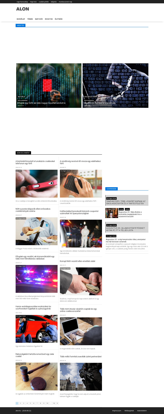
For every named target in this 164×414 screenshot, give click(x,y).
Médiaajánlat (129, 411)
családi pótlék (44, 2)
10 (47, 403)
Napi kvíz (33, 2)
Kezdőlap (21, 19)
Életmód (58, 19)
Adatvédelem (142, 411)
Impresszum (116, 411)
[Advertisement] (82, 45)
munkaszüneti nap (65, 2)
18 (54, 403)
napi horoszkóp (22, 2)
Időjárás (54, 2)
